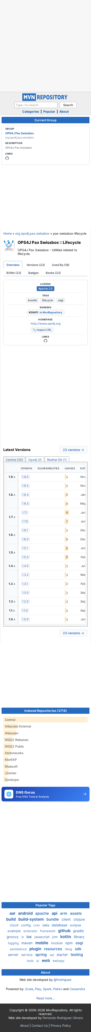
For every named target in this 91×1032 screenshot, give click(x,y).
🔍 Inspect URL (42, 329)
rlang (69, 949)
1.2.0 (25, 601)
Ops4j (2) (35, 460)
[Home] (45, 100)
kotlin (66, 936)
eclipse (75, 925)
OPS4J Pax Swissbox (19, 133)
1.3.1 (25, 583)
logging (14, 943)
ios (30, 937)
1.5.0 (25, 557)
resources (53, 949)
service (27, 955)
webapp (58, 961)
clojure (79, 919)
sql (52, 955)
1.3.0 (25, 592)
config (26, 925)
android (26, 913)
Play (38, 989)
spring (41, 954)
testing (77, 954)
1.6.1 (25, 530)
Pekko (57, 989)
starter (63, 954)
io (23, 937)
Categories (30, 111)
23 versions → (73, 450)
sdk (78, 949)
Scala (29, 989)
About (64, 111)
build (11, 919)
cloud (14, 925)
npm (69, 943)
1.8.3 (25, 503)
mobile (42, 942)
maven (27, 943)
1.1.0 (25, 610)
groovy (13, 937)
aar (12, 913)
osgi (60, 300)
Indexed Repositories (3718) (45, 710)
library (79, 937)
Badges (33, 273)
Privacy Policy (61, 1025)
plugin (35, 948)
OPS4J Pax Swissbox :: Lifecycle (49, 242)
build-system (31, 919)
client (67, 919)
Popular (49, 111)
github (64, 930)
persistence (19, 949)
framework (48, 931)
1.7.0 (25, 521)
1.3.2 (25, 574)
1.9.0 (25, 477)
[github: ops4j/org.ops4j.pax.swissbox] (45, 340)
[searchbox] (35, 105)
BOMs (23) (13, 273)
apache (42, 913)
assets (76, 913)
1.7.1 (24, 512)
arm (64, 913)
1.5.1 (25, 548)
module (57, 943)
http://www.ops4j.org (46, 323)
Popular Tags (45, 905)
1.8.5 (25, 485)
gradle (78, 931)
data (46, 925)
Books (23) (53, 273)
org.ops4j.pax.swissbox (32, 233)
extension (30, 931)
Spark (47, 989)
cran (37, 925)
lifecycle (47, 300)
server (13, 954)
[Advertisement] (45, 45)
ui (38, 961)
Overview (12, 265)
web (46, 960)
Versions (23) (36, 265)
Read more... (45, 998)
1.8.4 (25, 494)
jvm (55, 937)
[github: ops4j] (7, 158)
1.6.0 (25, 539)
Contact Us (40, 1025)
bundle (32, 300)
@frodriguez (63, 980)
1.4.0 (25, 566)
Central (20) (14, 460)
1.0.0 (25, 619)
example (15, 931)
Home (7, 233)
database (60, 925)
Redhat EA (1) (57, 460)
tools (30, 961)
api (55, 913)
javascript (42, 937)
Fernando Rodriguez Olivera (63, 1018)
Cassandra (77, 989)
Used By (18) (60, 265)
